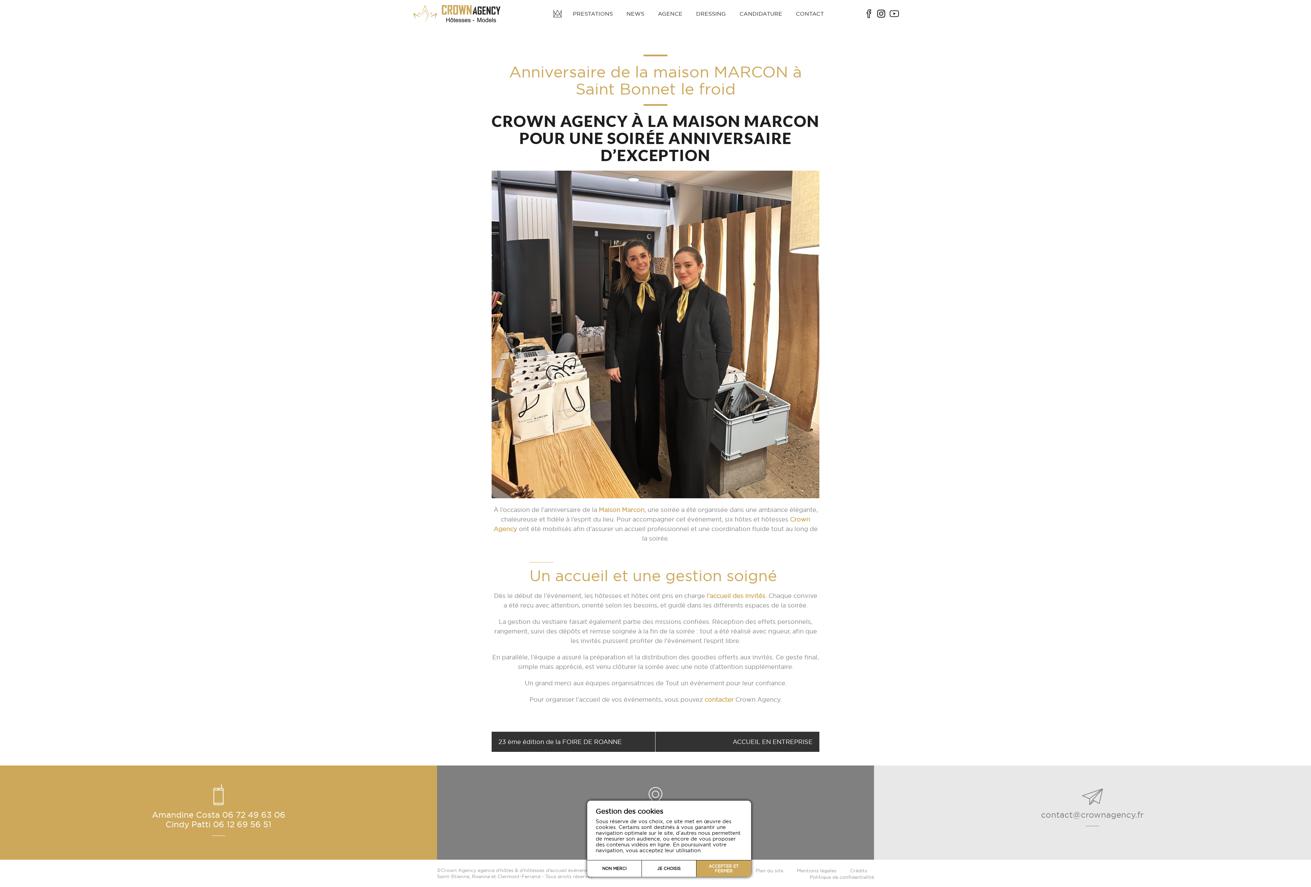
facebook (869, 14)
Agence (670, 14)
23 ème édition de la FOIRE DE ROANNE (560, 742)
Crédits (858, 870)
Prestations (593, 14)
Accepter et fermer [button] (724, 868)
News (635, 14)
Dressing (711, 14)
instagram (881, 14)
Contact (810, 14)
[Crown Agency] (457, 13)
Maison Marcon (622, 509)
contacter (719, 699)
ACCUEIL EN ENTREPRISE (773, 742)
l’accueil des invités (736, 595)
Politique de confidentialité (842, 877)
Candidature (760, 14)
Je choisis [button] (669, 868)
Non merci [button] (614, 868)
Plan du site (769, 870)
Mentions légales (816, 870)
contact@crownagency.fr (1092, 814)
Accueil (557, 13)
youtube (894, 14)
